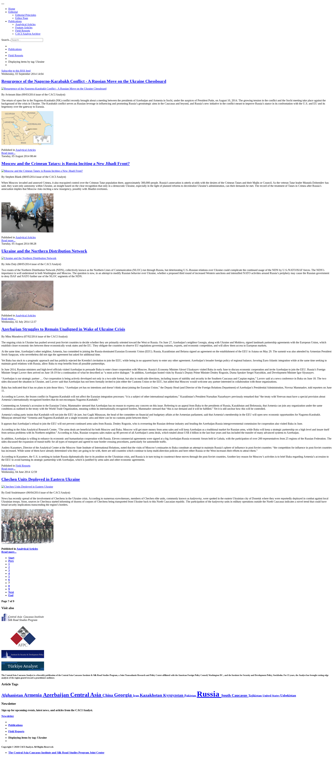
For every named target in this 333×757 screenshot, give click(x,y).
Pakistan (190, 695)
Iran (136, 695)
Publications (15, 21)
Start (11, 557)
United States (271, 695)
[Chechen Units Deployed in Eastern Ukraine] (27, 486)
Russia (209, 694)
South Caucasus (234, 695)
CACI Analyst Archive (27, 33)
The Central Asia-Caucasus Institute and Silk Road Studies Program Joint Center (56, 752)
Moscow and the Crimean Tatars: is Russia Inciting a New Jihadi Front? (65, 163)
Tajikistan (255, 695)
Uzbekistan (288, 695)
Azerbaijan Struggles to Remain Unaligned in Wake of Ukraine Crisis (63, 329)
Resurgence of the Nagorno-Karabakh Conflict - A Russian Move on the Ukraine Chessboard (83, 81)
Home (11, 8)
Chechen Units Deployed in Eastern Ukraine (40, 479)
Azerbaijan (56, 695)
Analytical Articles (25, 24)
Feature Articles (23, 27)
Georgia (123, 695)
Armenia (33, 695)
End (10, 595)
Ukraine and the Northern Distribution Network (44, 251)
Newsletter (7, 716)
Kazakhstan (151, 695)
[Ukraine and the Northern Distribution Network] (28, 258)
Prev (11, 560)
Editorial (13, 11)
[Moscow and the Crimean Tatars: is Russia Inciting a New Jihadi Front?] (42, 170)
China (108, 695)
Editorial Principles (25, 15)
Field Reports (22, 30)
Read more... (8, 153)
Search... (6, 39)
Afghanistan (12, 695)
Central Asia (86, 694)
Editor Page (21, 18)
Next (11, 592)
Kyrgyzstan (173, 695)
